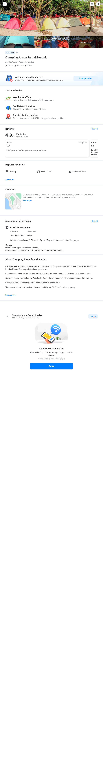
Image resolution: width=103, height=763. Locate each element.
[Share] (98, 4)
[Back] (5, 4)
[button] (13, 201)
